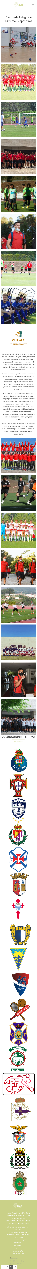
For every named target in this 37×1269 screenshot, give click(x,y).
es (15, 1267)
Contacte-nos (18, 741)
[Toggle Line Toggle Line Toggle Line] (33, 4)
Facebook (18, 1245)
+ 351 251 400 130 (19, 1219)
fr (7, 1267)
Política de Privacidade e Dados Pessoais (18, 1228)
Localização (18, 1251)
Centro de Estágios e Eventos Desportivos (18, 1236)
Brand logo (18, 4)
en (3, 1267)
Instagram (18, 1243)
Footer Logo (18, 1206)
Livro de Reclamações (18, 1240)
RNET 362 (18, 1248)
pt (11, 1267)
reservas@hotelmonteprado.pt (18, 1223)
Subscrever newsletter (18, 1232)
